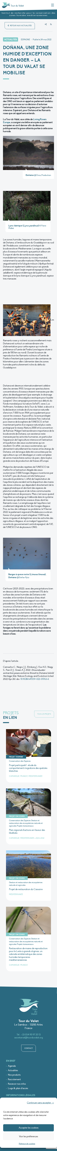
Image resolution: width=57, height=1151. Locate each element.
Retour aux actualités (21, 26)
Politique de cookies (27, 1144)
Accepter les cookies (28, 1127)
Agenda (12, 1066)
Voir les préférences (28, 1136)
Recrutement (14, 1079)
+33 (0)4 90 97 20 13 (31, 1034)
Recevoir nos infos (17, 1084)
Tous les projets (44, 714)
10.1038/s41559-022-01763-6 (34, 679)
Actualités (13, 1070)
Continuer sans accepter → (40, 1102)
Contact (28, 1048)
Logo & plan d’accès (18, 1088)
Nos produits (14, 1075)
